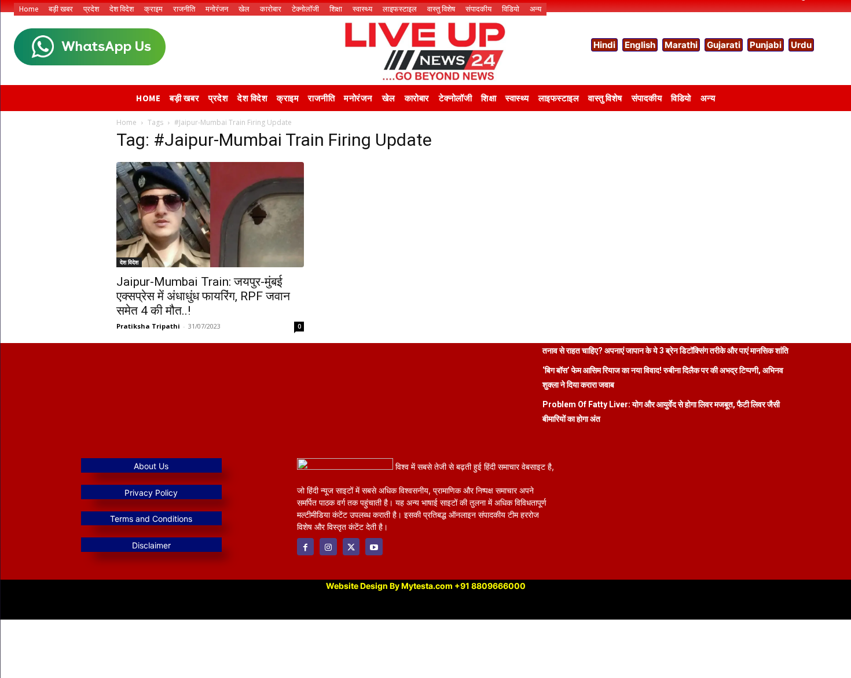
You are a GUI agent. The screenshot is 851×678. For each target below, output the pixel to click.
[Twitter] (351, 546)
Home (126, 122)
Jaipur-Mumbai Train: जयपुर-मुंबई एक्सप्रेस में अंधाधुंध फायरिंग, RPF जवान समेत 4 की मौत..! (203, 296)
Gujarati (723, 44)
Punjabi (766, 44)
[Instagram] (328, 546)
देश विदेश (129, 262)
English (640, 44)
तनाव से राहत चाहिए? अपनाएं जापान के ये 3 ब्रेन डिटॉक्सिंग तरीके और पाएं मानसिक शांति (665, 350)
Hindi (604, 44)
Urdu (801, 44)
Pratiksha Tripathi (148, 326)
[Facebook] (305, 546)
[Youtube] (373, 546)
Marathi (681, 44)
